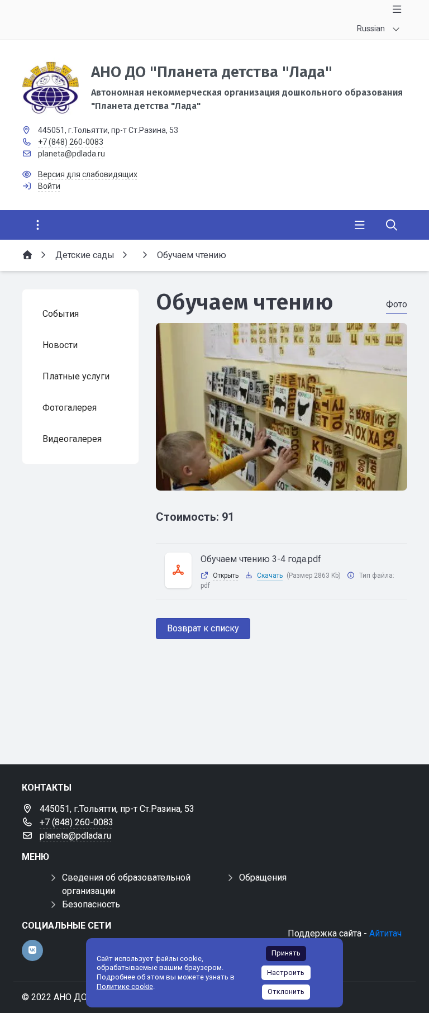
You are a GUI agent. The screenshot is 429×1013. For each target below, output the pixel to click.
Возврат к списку (203, 628)
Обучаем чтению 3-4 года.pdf (261, 559)
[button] (281, 480)
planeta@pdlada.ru (71, 153)
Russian (371, 28)
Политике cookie (125, 986)
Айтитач (385, 933)
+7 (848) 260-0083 (70, 141)
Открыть (226, 575)
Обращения (263, 877)
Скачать (270, 575)
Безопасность (91, 904)
